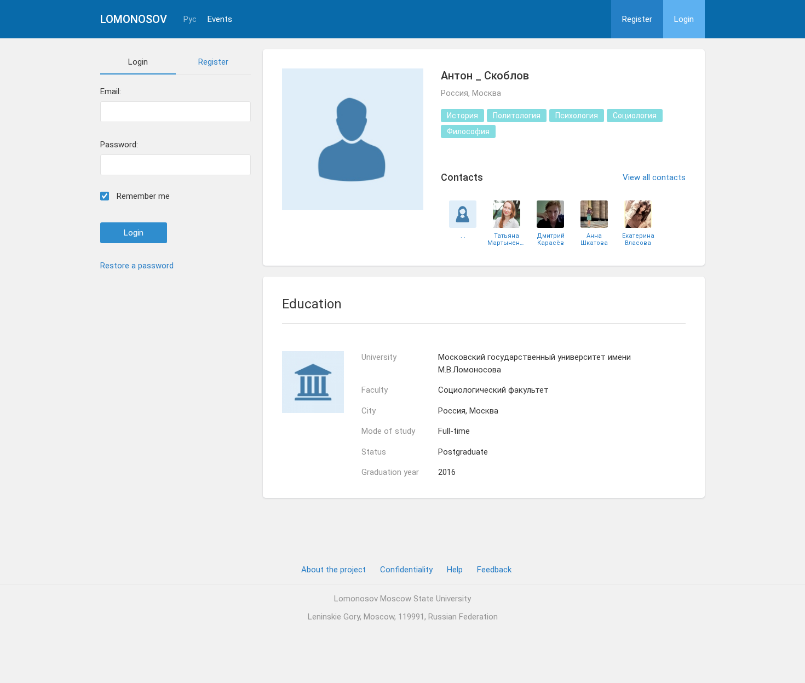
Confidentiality (406, 570)
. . (463, 235)
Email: (110, 92)
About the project (333, 570)
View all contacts (654, 177)
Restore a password (137, 266)
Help (455, 570)
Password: (119, 145)
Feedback (494, 570)
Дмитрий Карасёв (551, 239)
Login (684, 19)
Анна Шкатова (594, 239)
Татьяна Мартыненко (506, 239)
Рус (190, 19)
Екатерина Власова (638, 239)
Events (220, 19)
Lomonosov (133, 19)
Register (637, 19)
